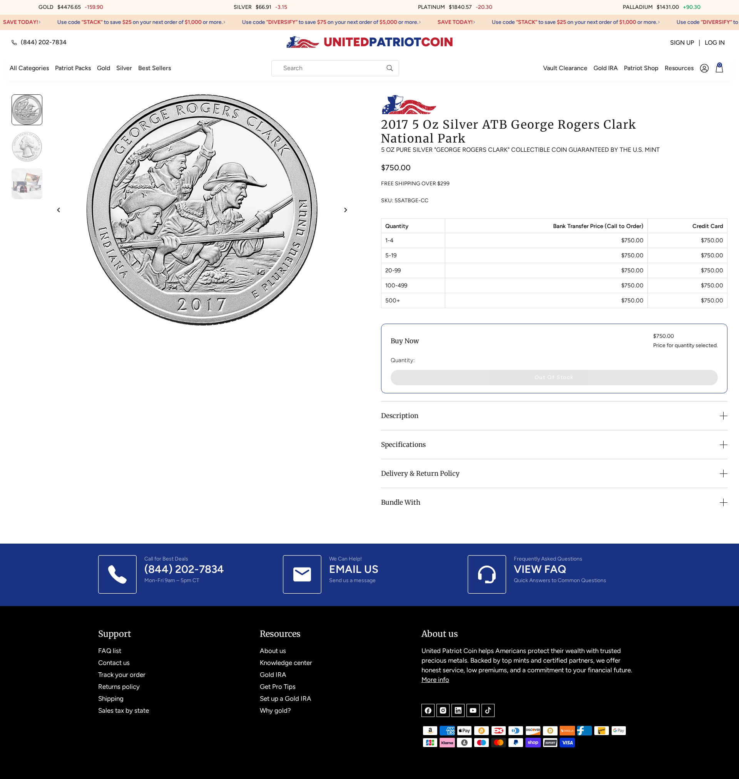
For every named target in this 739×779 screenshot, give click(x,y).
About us (273, 651)
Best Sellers (154, 68)
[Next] (345, 210)
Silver (124, 68)
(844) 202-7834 (44, 42)
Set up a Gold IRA (285, 698)
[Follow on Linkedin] (458, 710)
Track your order (121, 674)
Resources (679, 68)
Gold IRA (606, 68)
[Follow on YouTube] (473, 710)
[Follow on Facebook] (428, 710)
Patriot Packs (73, 68)
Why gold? (275, 710)
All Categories (29, 68)
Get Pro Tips (278, 686)
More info (435, 679)
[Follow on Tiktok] (488, 710)
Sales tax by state (123, 710)
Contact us (114, 663)
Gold (103, 68)
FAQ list (109, 651)
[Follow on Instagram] (443, 710)
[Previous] (59, 210)
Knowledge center (286, 663)
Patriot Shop (641, 68)
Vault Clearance (565, 68)
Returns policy (119, 686)
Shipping (111, 698)
